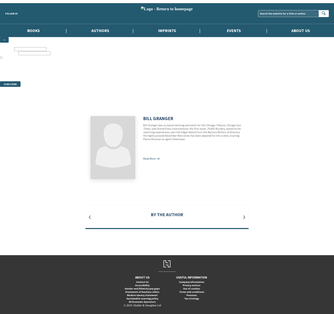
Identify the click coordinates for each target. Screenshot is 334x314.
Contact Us (142, 282)
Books (33, 30)
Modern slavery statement (142, 295)
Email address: (9, 53)
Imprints (167, 30)
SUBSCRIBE (10, 84)
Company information (191, 282)
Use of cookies (191, 288)
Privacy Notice (68, 73)
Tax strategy (191, 298)
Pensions (191, 295)
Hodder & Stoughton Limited (40, 67)
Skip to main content (11, 1)
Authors (100, 30)
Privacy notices (191, 285)
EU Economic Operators (142, 301)
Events (234, 30)
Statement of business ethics (142, 291)
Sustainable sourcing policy (142, 298)
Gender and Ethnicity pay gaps (142, 288)
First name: (7, 49)
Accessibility (142, 285)
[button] (90, 217)
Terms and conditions (191, 291)
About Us (300, 30)
